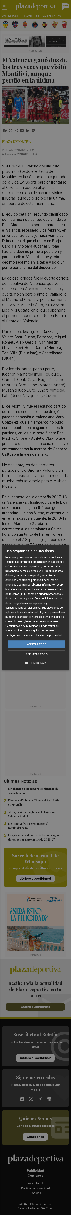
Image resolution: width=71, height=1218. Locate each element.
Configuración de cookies (20, 635)
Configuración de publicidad (21, 625)
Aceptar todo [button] (37, 644)
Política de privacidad (49, 635)
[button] (35, 663)
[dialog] (35, 607)
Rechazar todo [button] (37, 654)
